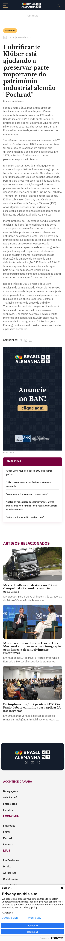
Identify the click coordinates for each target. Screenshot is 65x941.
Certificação (10, 879)
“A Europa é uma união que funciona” (25, 517)
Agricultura (9, 872)
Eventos (8, 810)
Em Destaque (11, 860)
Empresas (9, 825)
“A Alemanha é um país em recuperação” (27, 494)
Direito (7, 866)
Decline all (32, 931)
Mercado (8, 838)
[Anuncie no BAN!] (32, 399)
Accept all (32, 925)
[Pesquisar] (58, 5)
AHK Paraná (10, 797)
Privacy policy (34, 918)
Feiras (7, 831)
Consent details (10, 918)
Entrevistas (10, 803)
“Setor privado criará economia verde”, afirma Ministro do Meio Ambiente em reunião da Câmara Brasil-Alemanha (31, 506)
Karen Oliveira (16, 101)
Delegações (10, 791)
